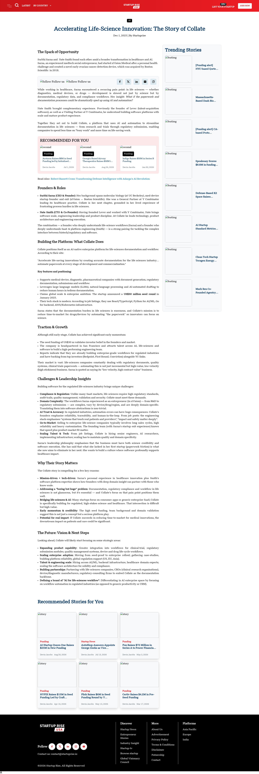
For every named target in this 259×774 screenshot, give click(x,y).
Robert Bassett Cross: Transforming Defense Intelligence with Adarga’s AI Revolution (100, 179)
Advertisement (160, 734)
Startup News (88, 642)
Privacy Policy (160, 740)
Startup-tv (126, 748)
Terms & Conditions (163, 745)
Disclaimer (158, 750)
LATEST (26, 6)
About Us (157, 729)
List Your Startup (223, 5)
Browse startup (129, 753)
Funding (48, 154)
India (186, 740)
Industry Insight (129, 743)
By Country (40, 6)
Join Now (245, 6)
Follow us (58, 81)
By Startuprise (137, 36)
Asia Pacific (189, 729)
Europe (187, 734)
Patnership (158, 755)
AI (129, 21)
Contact (156, 760)
